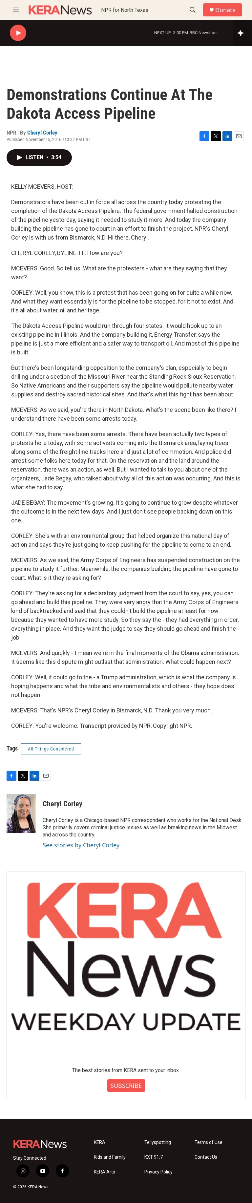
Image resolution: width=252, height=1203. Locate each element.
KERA (99, 1142)
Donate (225, 10)
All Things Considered (51, 748)
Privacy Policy (158, 1172)
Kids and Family (110, 1157)
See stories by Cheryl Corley (81, 845)
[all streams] (242, 33)
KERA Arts (104, 1172)
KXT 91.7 (153, 1157)
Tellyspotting (157, 1142)
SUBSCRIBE (126, 1085)
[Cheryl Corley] (21, 813)
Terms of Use (208, 1142)
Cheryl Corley (42, 132)
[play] (18, 33)
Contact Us (206, 1157)
